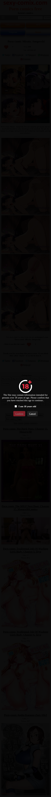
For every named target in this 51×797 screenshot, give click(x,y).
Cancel (32, 413)
